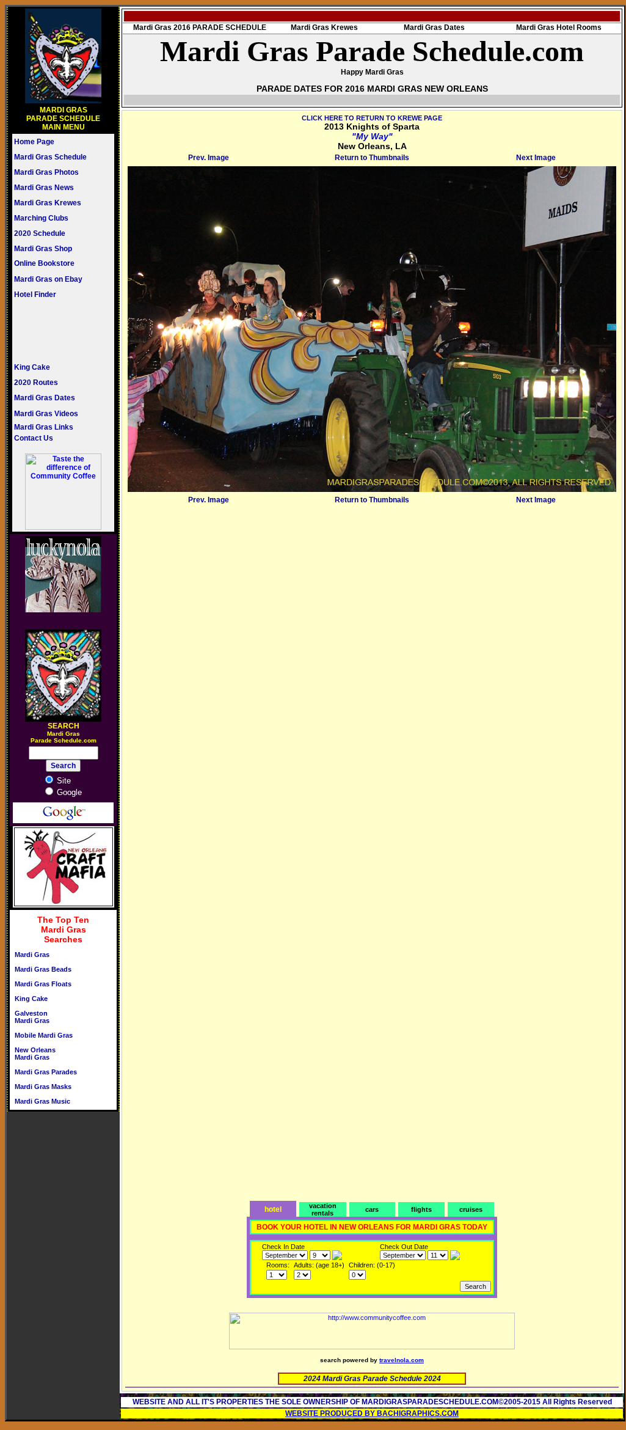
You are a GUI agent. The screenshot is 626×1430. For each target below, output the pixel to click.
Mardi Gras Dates (44, 398)
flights (421, 1209)
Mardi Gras (32, 954)
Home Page (34, 142)
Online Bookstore (44, 263)
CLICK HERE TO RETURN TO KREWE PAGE (372, 118)
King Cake (32, 367)
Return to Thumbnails (372, 157)
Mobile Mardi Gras (44, 1035)
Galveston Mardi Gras (32, 1017)
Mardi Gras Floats (43, 984)
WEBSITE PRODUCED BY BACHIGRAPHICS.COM (372, 1413)
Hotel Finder (35, 294)
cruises (470, 1209)
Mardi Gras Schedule (50, 157)
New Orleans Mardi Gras (35, 1053)
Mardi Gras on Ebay (48, 279)
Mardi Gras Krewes (47, 203)
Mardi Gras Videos (46, 413)
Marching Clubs (41, 218)
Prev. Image (208, 157)
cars (372, 1209)
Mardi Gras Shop (43, 248)
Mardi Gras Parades (46, 1072)
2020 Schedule (39, 233)
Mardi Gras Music (42, 1101)
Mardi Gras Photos (46, 172)
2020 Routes (36, 382)
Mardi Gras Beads (43, 969)
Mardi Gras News (44, 187)
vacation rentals (323, 1209)
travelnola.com (401, 1360)
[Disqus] (372, 660)
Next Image (536, 157)
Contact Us (33, 438)
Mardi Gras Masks (43, 1086)
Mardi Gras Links (43, 427)
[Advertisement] (50, 330)
